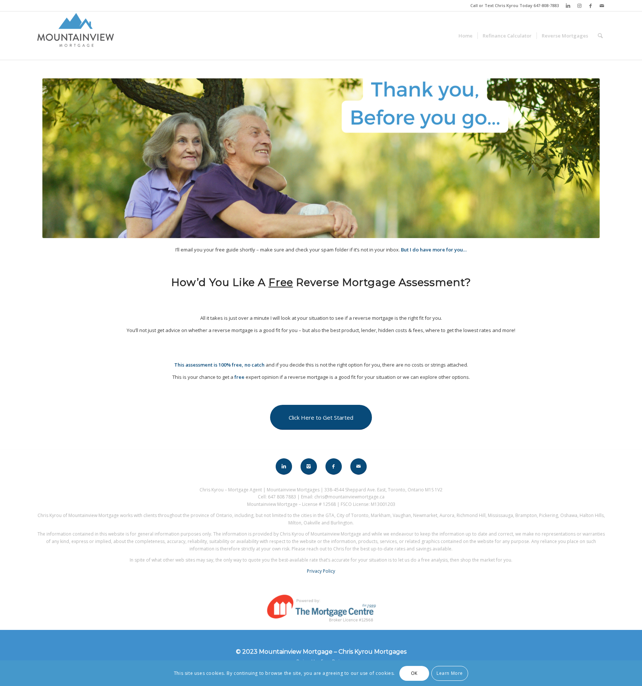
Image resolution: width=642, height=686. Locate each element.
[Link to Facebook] (590, 5)
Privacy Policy (321, 571)
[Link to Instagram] (579, 5)
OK (414, 673)
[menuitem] (465, 36)
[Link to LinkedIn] (568, 5)
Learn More (450, 673)
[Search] (600, 36)
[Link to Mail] (601, 5)
